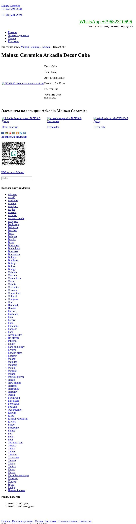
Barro (11, 233)
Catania (12, 284)
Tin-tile (11, 451)
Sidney (11, 430)
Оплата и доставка (18, 35)
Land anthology (16, 346)
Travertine (13, 457)
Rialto (11, 415)
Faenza (11, 320)
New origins (14, 382)
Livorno (12, 349)
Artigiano (13, 221)
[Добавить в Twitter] (21, 133)
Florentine (13, 326)
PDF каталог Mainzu (12, 172)
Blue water (13, 245)
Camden (12, 275)
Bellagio (12, 236)
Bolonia (12, 257)
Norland (12, 385)
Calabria (12, 272)
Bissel (11, 242)
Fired (10, 323)
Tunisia (12, 466)
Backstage (13, 224)
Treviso (12, 460)
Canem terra (14, 278)
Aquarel (12, 203)
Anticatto (13, 200)
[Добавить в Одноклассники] (17, 133)
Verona (11, 472)
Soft (10, 433)
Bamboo (12, 230)
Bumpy (12, 269)
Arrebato (12, 215)
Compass (13, 299)
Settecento (13, 427)
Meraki (11, 367)
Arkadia (46, 47)
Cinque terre (14, 293)
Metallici (12, 370)
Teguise (12, 445)
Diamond (13, 305)
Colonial (12, 296)
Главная (12, 32)
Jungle (11, 343)
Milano (11, 373)
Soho (10, 436)
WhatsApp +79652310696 (105, 21)
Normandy (13, 388)
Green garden (15, 334)
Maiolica (12, 361)
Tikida (11, 448)
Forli (10, 332)
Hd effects (13, 337)
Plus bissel (13, 400)
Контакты (13, 41)
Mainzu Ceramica (10, 5)
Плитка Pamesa (16, 490)
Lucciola (12, 355)
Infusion (12, 340)
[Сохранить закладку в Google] (6, 133)
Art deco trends (16, 218)
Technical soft (15, 442)
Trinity (11, 463)
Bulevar (12, 266)
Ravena (12, 412)
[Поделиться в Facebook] (2, 133)
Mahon (11, 358)
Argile (11, 209)
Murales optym (16, 376)
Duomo (12, 308)
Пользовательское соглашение (75, 521)
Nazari (11, 379)
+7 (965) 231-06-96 (11, 14)
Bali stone (13, 227)
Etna (10, 317)
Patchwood (14, 397)
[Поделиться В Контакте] (24, 133)
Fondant (12, 329)
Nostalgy (12, 391)
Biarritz (12, 239)
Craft (10, 302)
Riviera (12, 421)
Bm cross (13, 251)
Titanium (12, 454)
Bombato (13, 260)
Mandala (12, 364)
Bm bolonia (14, 248)
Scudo (11, 424)
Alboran (12, 194)
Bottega (12, 263)
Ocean (11, 394)
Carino (11, 281)
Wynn (11, 484)
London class (15, 352)
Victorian (13, 478)
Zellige (11, 487)
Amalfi (11, 197)
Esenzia (12, 311)
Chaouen (12, 290)
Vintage (12, 481)
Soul (10, 439)
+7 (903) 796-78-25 (11, 8)
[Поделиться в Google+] (10, 133)
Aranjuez (13, 206)
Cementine (13, 287)
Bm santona (14, 254)
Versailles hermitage (18, 475)
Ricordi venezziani (18, 418)
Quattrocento (15, 409)
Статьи (12, 38)
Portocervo (13, 403)
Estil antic (13, 314)
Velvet (11, 469)
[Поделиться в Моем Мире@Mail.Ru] (13, 133)
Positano (12, 406)
